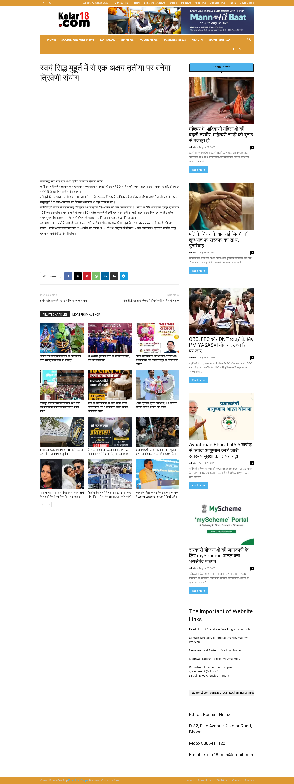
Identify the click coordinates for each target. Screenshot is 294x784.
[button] (249, 40)
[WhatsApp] (96, 276)
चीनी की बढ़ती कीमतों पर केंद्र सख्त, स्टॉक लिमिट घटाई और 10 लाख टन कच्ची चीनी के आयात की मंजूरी (108, 407)
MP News (186, 2)
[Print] (114, 276)
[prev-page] (42, 504)
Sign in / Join (121, 2)
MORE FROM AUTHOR (86, 314)
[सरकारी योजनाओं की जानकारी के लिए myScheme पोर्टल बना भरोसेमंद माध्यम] (221, 521)
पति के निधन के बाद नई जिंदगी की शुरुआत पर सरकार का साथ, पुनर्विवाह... (219, 240)
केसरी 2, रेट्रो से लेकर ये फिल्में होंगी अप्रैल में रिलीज (151, 300)
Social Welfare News (154, 2)
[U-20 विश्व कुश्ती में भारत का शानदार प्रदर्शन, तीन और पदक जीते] (110, 338)
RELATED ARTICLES (55, 314)
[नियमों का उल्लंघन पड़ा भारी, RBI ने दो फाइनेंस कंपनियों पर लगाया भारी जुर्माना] (62, 432)
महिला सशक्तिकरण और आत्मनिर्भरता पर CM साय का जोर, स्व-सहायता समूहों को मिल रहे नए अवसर (157, 360)
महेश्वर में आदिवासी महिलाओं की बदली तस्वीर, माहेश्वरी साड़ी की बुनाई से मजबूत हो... (221, 134)
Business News (217, 2)
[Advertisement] (110, 247)
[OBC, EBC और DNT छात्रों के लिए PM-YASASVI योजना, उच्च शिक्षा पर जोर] (221, 311)
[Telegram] (124, 276)
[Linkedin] (105, 276)
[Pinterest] (87, 276)
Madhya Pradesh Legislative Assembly (214, 659)
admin (192, 147)
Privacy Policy (205, 780)
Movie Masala (247, 2)
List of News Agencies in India (209, 675)
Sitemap (249, 780)
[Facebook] (43, 3)
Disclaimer (222, 780)
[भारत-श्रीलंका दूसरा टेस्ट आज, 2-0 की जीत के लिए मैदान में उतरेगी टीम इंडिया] (157, 385)
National (173, 2)
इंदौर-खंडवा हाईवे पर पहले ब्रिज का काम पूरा (63, 300)
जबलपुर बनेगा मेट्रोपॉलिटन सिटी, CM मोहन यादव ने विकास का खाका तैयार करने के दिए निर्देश (60, 407)
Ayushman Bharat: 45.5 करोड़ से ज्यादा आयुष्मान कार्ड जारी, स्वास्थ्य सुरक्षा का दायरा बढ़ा (220, 450)
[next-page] (49, 504)
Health (232, 2)
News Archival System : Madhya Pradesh (216, 650)
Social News (221, 67)
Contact (236, 780)
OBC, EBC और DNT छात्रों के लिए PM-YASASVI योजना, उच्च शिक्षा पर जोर (221, 345)
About (190, 780)
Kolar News (200, 2)
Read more (198, 169)
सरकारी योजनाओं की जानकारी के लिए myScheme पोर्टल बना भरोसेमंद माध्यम (219, 555)
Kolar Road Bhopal (78, 780)
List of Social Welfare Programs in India (224, 629)
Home (137, 2)
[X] (50, 3)
